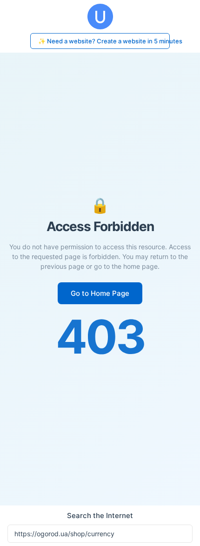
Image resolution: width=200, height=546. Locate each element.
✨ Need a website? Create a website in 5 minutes (104, 41)
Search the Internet (100, 515)
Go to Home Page (100, 293)
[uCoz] (100, 16)
